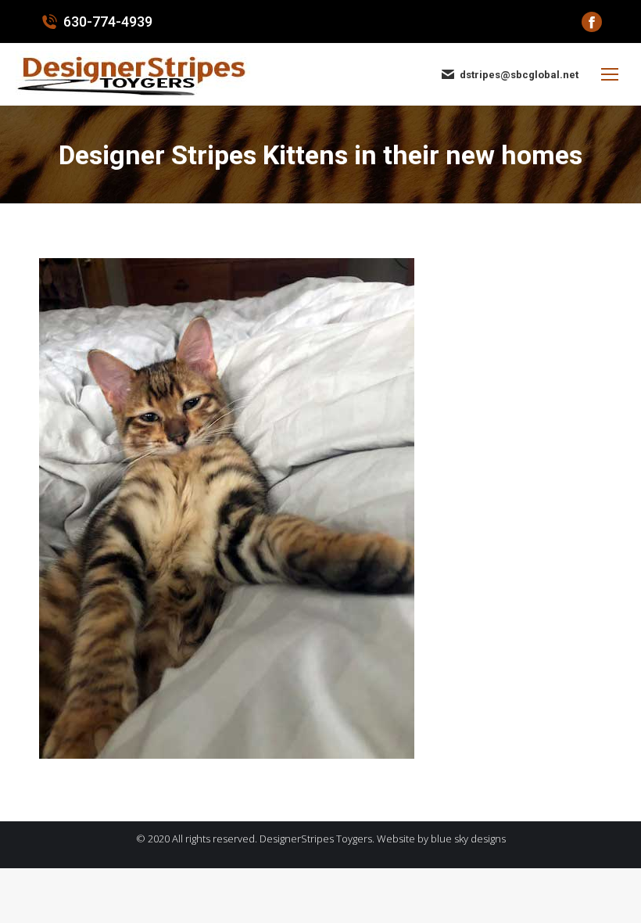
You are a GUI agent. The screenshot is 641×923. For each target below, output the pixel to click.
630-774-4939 (107, 21)
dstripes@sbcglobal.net (519, 75)
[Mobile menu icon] (609, 74)
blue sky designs (468, 838)
